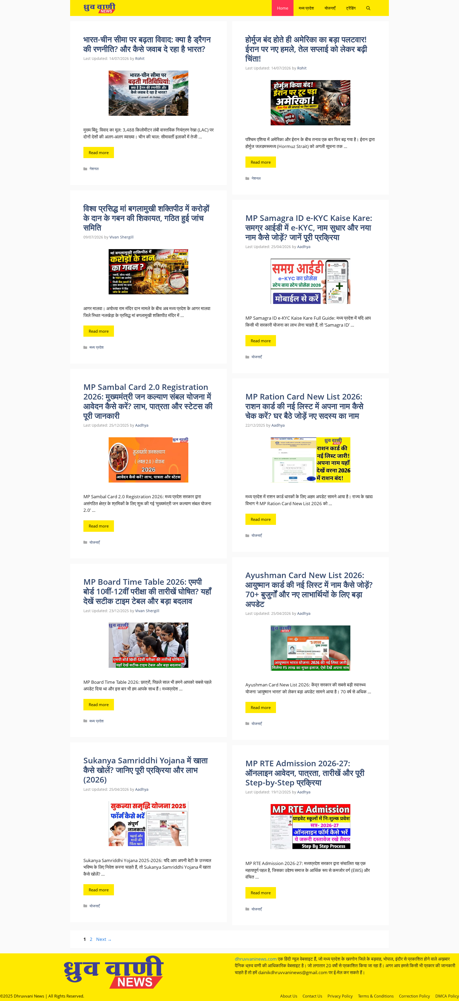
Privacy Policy (340, 996)
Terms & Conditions (376, 996)
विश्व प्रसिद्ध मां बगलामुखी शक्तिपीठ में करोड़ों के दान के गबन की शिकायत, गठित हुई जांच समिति (146, 218)
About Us (288, 996)
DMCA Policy (447, 996)
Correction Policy (414, 996)
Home (282, 8)
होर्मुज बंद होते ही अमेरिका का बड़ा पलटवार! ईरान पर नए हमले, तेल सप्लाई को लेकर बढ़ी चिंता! (306, 49)
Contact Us (312, 996)
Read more (99, 152)
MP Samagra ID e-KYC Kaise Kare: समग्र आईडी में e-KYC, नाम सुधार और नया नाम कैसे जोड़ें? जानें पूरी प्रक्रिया (308, 227)
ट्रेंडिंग (351, 8)
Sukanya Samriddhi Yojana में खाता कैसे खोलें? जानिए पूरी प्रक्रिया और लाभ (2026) (145, 770)
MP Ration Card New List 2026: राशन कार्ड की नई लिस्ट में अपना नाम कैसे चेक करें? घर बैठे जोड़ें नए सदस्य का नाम (304, 406)
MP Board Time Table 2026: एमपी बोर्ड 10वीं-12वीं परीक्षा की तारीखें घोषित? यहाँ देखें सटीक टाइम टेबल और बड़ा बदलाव (147, 591)
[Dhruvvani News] (99, 8)
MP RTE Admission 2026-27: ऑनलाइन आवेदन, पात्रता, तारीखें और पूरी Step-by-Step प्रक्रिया (304, 773)
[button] (368, 8)
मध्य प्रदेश (306, 8)
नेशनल (94, 168)
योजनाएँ (330, 8)
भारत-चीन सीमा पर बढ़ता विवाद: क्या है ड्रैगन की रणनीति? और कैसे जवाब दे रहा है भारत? (147, 44)
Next (104, 939)
